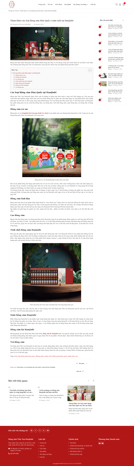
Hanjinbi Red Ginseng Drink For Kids (35, 113)
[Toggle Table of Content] (89, 70)
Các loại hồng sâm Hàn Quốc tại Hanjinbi (26, 73)
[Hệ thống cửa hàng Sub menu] (87, 4)
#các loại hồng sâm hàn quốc (24, 356)
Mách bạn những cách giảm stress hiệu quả (114, 99)
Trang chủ (41, 4)
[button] (112, 20)
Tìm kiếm (73, 443)
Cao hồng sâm (20, 79)
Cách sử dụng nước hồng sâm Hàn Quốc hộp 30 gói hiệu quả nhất (115, 51)
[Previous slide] (88, 380)
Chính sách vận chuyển (77, 449)
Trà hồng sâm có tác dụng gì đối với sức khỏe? (115, 66)
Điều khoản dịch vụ (76, 451)
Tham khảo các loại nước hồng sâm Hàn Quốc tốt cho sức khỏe (80, 404)
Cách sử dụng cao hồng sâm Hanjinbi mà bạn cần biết (49, 391)
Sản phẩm (67, 4)
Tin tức (50, 4)
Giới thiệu (58, 4)
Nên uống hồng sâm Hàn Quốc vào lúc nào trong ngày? (115, 91)
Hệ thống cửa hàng (80, 4)
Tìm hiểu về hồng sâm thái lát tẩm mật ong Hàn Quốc (116, 58)
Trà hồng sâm (20, 87)
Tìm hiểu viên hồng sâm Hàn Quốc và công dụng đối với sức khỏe (21, 392)
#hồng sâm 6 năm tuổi (44, 356)
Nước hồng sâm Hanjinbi (23, 83)
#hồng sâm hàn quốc (59, 356)
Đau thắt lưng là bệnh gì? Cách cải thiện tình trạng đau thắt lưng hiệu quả (115, 75)
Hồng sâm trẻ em (21, 75)
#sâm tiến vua (73, 356)
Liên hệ (93, 4)
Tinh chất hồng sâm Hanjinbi (24, 81)
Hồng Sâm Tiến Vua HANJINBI (72, 464)
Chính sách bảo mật (76, 454)
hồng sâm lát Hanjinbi (50, 333)
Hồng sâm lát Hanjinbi (22, 85)
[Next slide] (93, 380)
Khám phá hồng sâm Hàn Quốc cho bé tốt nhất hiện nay (115, 83)
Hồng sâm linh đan (21, 77)
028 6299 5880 (14, 454)
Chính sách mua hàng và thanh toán (81, 446)
